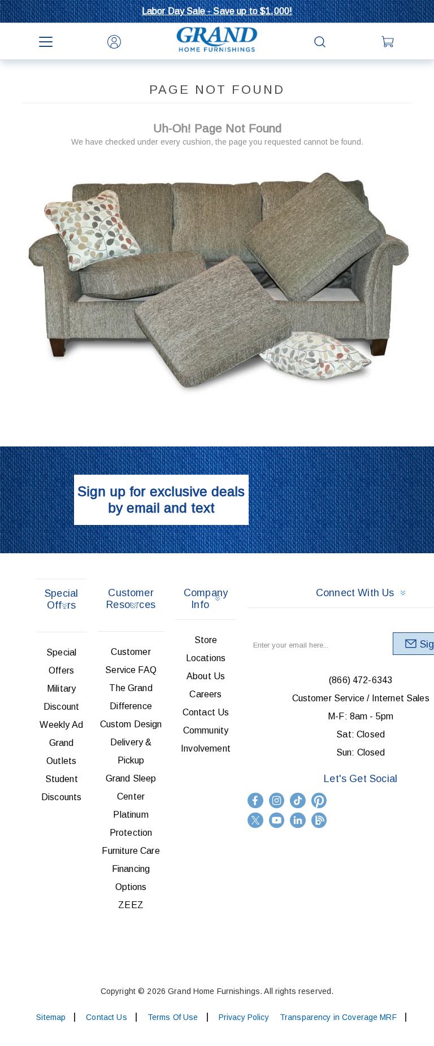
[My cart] (388, 41)
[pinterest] (319, 800)
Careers (205, 694)
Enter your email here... (290, 645)
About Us (205, 676)
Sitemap (51, 1017)
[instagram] (277, 800)
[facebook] (255, 800)
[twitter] (255, 820)
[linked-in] (298, 820)
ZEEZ (131, 905)
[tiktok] (298, 800)
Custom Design (131, 724)
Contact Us (206, 712)
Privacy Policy (244, 1017)
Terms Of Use (172, 1017)
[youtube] (277, 820)
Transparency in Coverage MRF (338, 1017)
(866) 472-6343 (360, 680)
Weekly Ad (61, 725)
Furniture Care (130, 851)
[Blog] (319, 820)
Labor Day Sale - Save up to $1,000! (217, 11)
